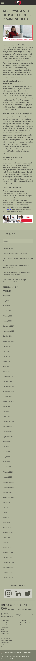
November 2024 (8, 391)
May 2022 (6, 517)
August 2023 (7, 442)
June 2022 (6, 512)
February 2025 (8, 376)
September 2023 (8, 437)
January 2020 (7, 557)
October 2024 (7, 396)
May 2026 (6, 301)
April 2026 (6, 306)
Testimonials (24, 625)
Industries (5, 620)
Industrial (4, 625)
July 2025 (6, 351)
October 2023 (7, 432)
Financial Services (6, 623)
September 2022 (8, 497)
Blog (2, 652)
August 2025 (7, 346)
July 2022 (6, 507)
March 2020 (7, 547)
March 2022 (7, 527)
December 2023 (8, 421)
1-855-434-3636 (25, 609)
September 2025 (8, 341)
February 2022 (8, 532)
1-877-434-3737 (8, 609)
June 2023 (6, 452)
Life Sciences (5, 627)
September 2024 (8, 401)
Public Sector (5, 633)
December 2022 (8, 482)
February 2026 (8, 316)
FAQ (2, 645)
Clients (23, 620)
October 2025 (7, 336)
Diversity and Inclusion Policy (22, 652)
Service (3, 629)
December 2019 (8, 562)
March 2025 (7, 371)
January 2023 (7, 477)
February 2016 (8, 573)
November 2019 (8, 567)
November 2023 (8, 426)
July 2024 (6, 411)
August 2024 (7, 406)
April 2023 (6, 462)
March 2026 (7, 311)
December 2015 (8, 578)
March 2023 (7, 467)
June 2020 (6, 537)
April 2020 (6, 542)
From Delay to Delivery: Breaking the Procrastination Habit (15, 281)
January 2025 (7, 381)
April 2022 (6, 522)
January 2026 (7, 321)
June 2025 (6, 356)
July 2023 (6, 447)
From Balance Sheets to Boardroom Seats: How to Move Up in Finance (17, 274)
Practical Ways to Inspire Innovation (15, 253)
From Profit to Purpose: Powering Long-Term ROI (18, 259)
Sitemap (3, 654)
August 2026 (7, 296)
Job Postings (5, 642)
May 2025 (6, 361)
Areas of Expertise (25, 623)
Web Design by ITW (7, 659)
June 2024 (6, 416)
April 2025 (6, 366)
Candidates (5, 638)
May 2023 (6, 457)
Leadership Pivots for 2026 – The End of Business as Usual (16, 266)
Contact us (7, 209)
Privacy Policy (9, 652)
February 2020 (8, 552)
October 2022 (7, 492)
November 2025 (8, 331)
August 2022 (7, 502)
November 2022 (8, 487)
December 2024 (8, 386)
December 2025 (8, 326)
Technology (4, 631)
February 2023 (8, 472)
